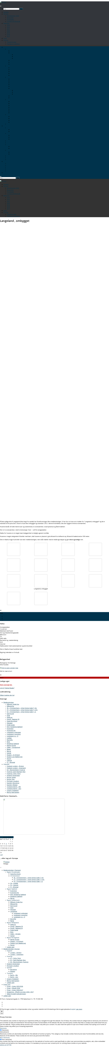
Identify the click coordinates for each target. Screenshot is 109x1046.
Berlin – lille (14, 152)
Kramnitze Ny (14, 70)
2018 (8, 35)
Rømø (12, 98)
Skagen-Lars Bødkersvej (18, 120)
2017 (8, 36)
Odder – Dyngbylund (13, 747)
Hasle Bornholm (15, 51)
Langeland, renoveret (20, 92)
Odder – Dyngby (15, 111)
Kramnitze (13, 68)
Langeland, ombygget (21, 90)
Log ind (5, 40)
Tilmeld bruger (11, 42)
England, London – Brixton (15, 766)
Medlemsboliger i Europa (11, 126)
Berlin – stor (14, 154)
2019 (8, 33)
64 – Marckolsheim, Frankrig (19, 139)
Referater (6, 23)
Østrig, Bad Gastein (13, 158)
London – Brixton (15, 130)
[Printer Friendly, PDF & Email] (106, 608)
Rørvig (12, 75)
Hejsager (13, 86)
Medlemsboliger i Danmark (12, 47)
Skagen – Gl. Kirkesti (16, 118)
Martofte (13, 96)
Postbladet (10, 20)
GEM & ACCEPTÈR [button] (5, 1045)
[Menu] (0, 867)
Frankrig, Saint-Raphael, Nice (16, 772)
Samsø (12, 113)
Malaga (12, 148)
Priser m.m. (6, 161)
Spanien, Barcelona (13, 783)
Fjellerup (13, 101)
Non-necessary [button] (5, 1038)
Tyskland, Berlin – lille (14, 787)
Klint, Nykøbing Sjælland (18, 71)
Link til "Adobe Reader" (7, 688)
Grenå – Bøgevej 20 (16, 105)
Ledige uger (10, 124)
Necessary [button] (3, 1028)
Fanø (11, 85)
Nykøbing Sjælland (16, 73)
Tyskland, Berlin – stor (14, 789)
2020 (8, 31)
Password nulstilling (13, 44)
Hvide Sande (14, 107)
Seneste (6, 12)
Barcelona (13, 146)
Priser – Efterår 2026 (13, 165)
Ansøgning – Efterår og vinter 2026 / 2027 (20, 169)
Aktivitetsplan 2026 (13, 16)
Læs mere (79, 1009)
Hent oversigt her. (6, 685)
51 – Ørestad (14, 64)
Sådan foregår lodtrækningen (16, 171)
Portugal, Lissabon (13, 143)
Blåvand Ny (13, 81)
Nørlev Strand (14, 116)
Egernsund (13, 83)
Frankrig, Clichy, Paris (14, 774)
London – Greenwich (16, 131)
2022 (8, 27)
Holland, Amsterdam (13, 141)
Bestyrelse (10, 18)
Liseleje (9, 738)
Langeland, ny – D (19, 94)
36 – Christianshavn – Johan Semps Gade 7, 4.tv (29, 55)
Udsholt (9, 760)
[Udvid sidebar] (0, 610)
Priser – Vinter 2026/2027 (15, 167)
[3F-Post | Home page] (3, 2)
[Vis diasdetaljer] (34, 834)
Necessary (5, 1030)
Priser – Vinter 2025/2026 (15, 163)
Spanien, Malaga (12, 785)
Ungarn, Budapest (13, 156)
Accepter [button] (73, 1009)
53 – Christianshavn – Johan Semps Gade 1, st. (28, 58)
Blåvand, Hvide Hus (16, 79)
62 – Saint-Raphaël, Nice (18, 137)
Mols (11, 109)
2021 (8, 29)
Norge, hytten (11, 777)
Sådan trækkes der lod (7, 695)
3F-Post (5, 14)
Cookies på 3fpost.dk (13, 21)
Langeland (13, 88)
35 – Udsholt (14, 62)
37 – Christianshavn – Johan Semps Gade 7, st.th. (29, 56)
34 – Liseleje (14, 60)
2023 (8, 25)
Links (5, 38)
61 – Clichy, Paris (15, 135)
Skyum (12, 122)
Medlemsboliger (8, 702)
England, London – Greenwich (16, 768)
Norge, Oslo (11, 779)
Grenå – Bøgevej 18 (16, 103)
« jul (1, 855)
